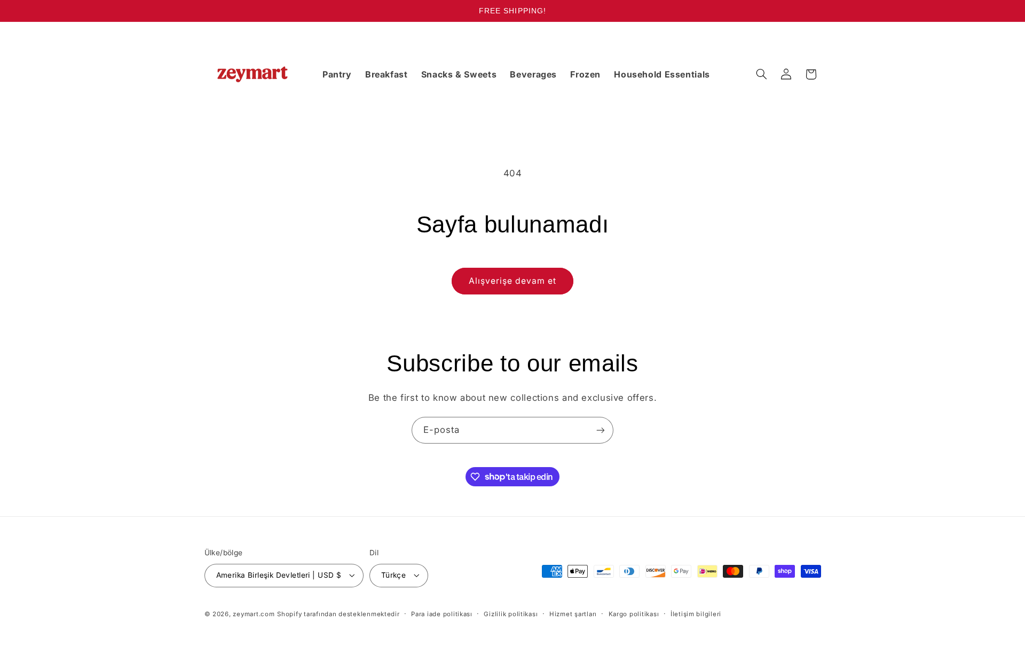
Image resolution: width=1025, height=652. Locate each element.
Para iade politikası (441, 614)
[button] (761, 74)
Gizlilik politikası (511, 614)
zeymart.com (253, 614)
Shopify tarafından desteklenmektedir (338, 614)
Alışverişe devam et (513, 281)
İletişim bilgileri (696, 614)
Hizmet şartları (573, 614)
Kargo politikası (634, 614)
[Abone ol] (600, 430)
